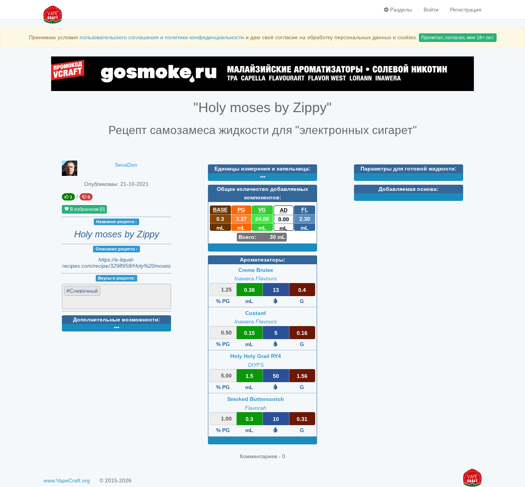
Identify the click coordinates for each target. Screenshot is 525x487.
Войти (431, 10)
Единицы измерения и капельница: (262, 169)
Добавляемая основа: (409, 189)
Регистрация (466, 10)
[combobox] (116, 296)
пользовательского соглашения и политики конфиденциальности (162, 37)
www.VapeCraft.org (66, 480)
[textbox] (99, 302)
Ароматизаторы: (263, 260)
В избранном (87, 209)
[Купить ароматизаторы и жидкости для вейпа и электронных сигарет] (262, 73)
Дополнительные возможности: (116, 319)
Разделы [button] (400, 10)
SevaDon (126, 165)
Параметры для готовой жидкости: (409, 169)
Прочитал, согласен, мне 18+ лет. (457, 37)
